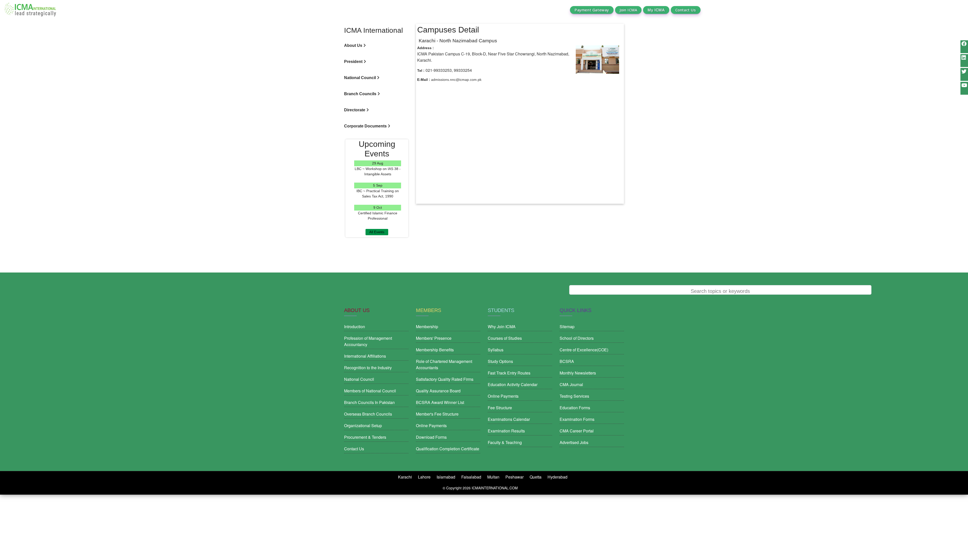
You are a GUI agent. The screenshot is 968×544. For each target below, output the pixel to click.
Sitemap (567, 326)
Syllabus (495, 350)
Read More (377, 179)
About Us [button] (353, 45)
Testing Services (574, 396)
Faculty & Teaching (505, 442)
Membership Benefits (435, 350)
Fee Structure (500, 408)
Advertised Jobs (574, 442)
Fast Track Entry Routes (509, 373)
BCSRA (567, 361)
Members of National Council (370, 391)
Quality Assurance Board (438, 391)
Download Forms (431, 437)
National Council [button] (360, 78)
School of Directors (577, 338)
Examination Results (506, 431)
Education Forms (575, 408)
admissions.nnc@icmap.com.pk (456, 80)
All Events (376, 232)
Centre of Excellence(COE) (584, 350)
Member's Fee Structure (437, 414)
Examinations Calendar (509, 419)
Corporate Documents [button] (366, 126)
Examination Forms (577, 419)
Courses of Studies (505, 338)
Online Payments (431, 425)
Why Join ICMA (502, 326)
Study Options (500, 361)
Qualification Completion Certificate (447, 449)
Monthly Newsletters (578, 373)
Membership (427, 326)
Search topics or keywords (720, 291)
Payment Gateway (591, 10)
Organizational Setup (363, 425)
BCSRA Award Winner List (440, 402)
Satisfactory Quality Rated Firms (444, 379)
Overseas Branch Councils (368, 414)
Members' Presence (433, 338)
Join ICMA (628, 10)
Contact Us (685, 10)
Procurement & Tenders (365, 437)
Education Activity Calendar (512, 384)
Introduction (354, 326)
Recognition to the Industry (368, 367)
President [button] (354, 61)
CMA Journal (571, 384)
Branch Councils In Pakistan (369, 402)
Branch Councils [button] (360, 94)
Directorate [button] (355, 110)
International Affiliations (365, 356)
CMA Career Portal (577, 431)
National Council (359, 379)
